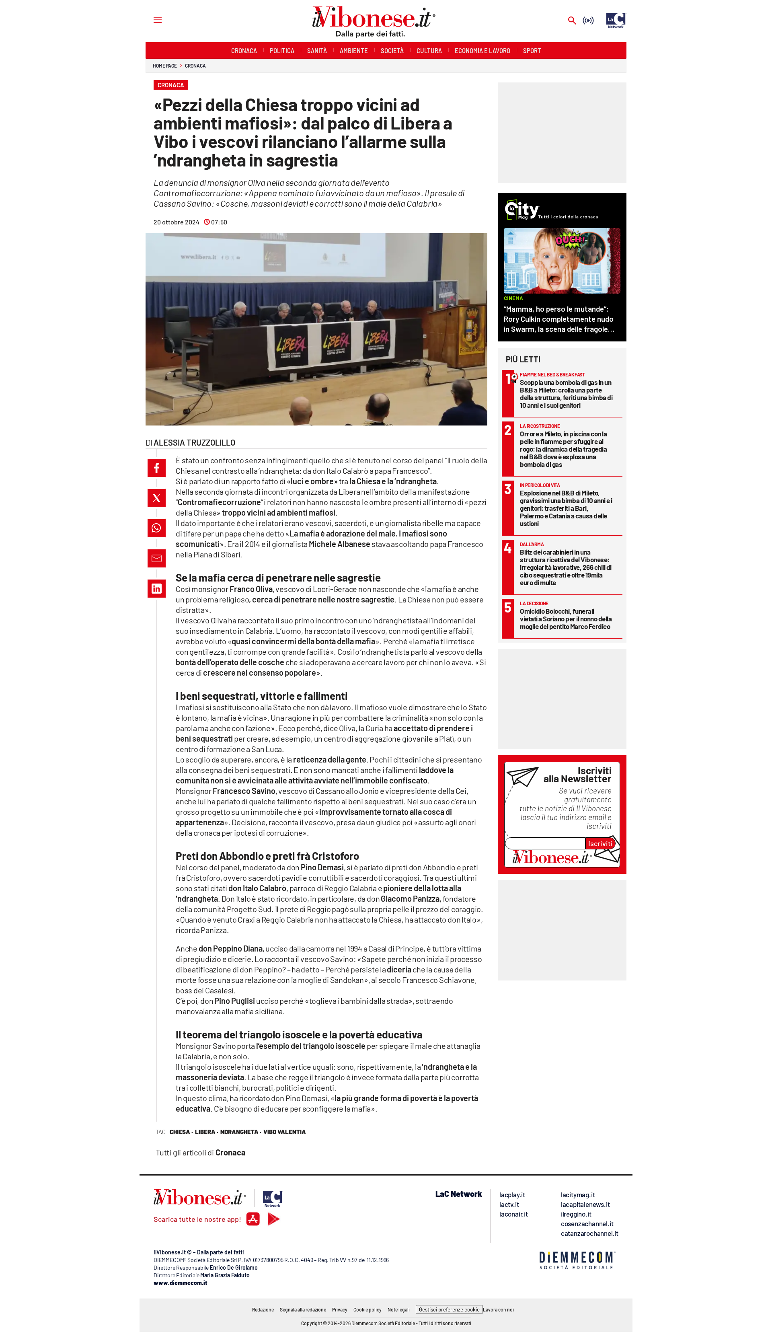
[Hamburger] (150, 19)
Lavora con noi (498, 1309)
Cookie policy (367, 1309)
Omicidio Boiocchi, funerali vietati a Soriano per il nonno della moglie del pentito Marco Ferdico (566, 618)
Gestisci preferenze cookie (449, 1309)
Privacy (339, 1309)
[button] (157, 468)
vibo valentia (284, 1131)
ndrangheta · (240, 1131)
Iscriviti (600, 843)
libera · (206, 1131)
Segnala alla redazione (303, 1309)
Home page (165, 65)
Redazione (263, 1309)
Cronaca (195, 65)
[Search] (572, 21)
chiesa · (181, 1131)
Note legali (399, 1309)
